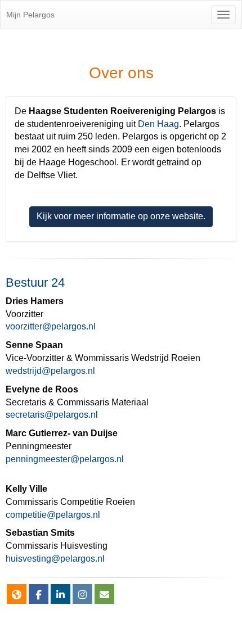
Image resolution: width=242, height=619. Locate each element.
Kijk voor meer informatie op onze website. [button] (121, 216)
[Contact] (104, 595)
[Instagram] (82, 595)
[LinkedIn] (60, 595)
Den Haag (158, 124)
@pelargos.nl (51, 326)
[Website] (17, 595)
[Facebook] (39, 595)
